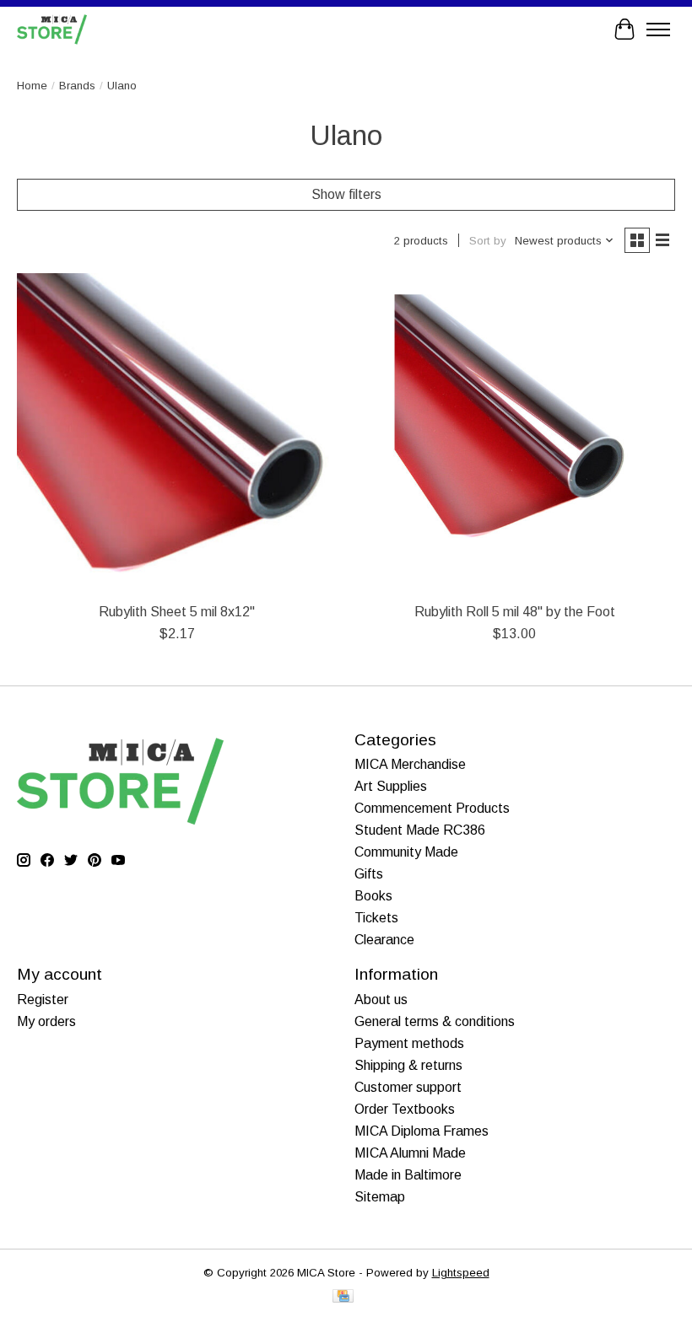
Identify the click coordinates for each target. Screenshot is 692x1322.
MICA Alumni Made (410, 1153)
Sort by (487, 240)
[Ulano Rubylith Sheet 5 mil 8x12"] (177, 433)
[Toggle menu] (658, 29)
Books (373, 896)
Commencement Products (432, 808)
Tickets (376, 918)
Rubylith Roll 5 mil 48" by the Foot (514, 612)
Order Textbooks (404, 1109)
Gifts (368, 874)
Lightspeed (460, 1272)
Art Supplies (390, 786)
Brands (77, 85)
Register (42, 999)
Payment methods (409, 1043)
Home (32, 85)
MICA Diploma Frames (421, 1131)
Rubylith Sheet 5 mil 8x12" (177, 612)
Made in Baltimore (408, 1175)
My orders (46, 1021)
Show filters (346, 194)
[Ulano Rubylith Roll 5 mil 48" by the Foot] (514, 433)
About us (381, 999)
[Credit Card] (343, 1297)
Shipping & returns (408, 1065)
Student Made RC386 (419, 830)
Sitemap (379, 1197)
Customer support (408, 1087)
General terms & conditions (434, 1021)
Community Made (406, 852)
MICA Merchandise (410, 764)
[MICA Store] (52, 29)
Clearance (384, 939)
